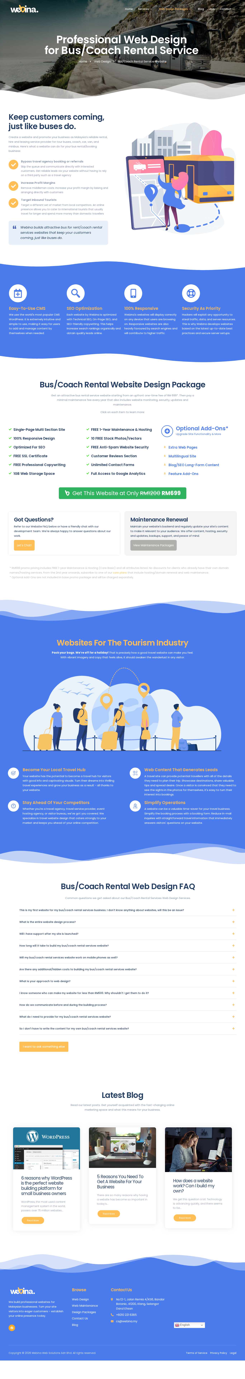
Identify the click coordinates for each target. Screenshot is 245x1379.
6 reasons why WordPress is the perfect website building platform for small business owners (46, 1185)
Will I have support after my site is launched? (48, 934)
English (184, 1324)
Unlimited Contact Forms (112, 464)
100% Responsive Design (34, 438)
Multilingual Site (182, 456)
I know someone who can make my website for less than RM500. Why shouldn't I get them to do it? (84, 993)
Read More (33, 1220)
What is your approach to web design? (44, 981)
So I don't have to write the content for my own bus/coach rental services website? (74, 1028)
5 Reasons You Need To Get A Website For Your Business (120, 1182)
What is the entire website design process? (47, 922)
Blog (201, 9)
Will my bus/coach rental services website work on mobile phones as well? (68, 957)
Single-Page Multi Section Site (39, 429)
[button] (43, 1047)
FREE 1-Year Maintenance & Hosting (121, 429)
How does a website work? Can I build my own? (194, 1186)
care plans (120, 572)
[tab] (45, 429)
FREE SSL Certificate (30, 456)
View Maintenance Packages (153, 545)
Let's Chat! (24, 545)
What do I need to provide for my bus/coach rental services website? (65, 1017)
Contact (225, 9)
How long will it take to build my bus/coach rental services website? (64, 945)
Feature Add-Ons (184, 473)
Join (212, 9)
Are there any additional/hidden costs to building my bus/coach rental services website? (78, 969)
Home (129, 9)
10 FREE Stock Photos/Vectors (116, 438)
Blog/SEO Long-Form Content (194, 465)
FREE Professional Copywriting (39, 464)
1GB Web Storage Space (34, 473)
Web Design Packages (173, 9)
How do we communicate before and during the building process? (63, 1005)
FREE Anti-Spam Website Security (120, 447)
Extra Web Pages (183, 447)
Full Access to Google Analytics (118, 473)
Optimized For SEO (29, 447)
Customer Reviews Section (114, 456)
